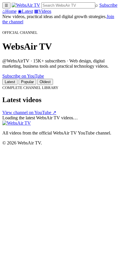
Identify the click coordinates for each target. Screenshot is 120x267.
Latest (25, 11)
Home (9, 11)
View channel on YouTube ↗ (29, 112)
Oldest (45, 82)
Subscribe (108, 5)
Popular (27, 82)
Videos (42, 11)
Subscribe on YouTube (23, 76)
